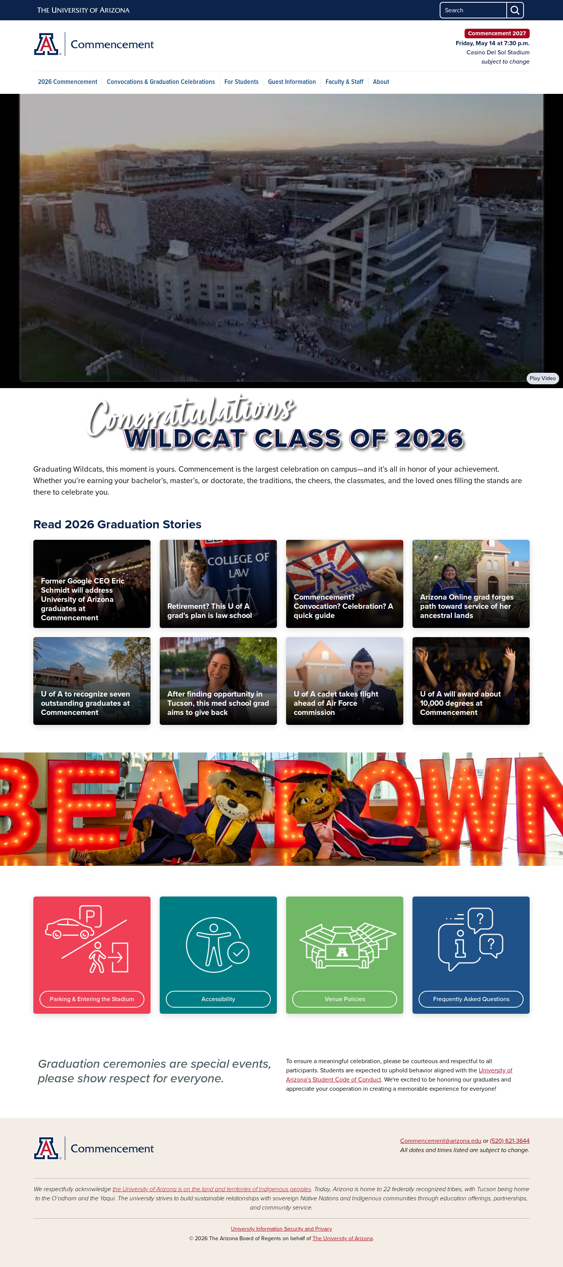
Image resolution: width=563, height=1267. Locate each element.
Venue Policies (345, 999)
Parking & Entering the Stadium (92, 999)
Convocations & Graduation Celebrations (161, 82)
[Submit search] (515, 10)
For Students (241, 82)
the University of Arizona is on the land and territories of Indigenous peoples (212, 1189)
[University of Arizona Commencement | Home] (113, 44)
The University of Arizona (343, 1238)
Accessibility (218, 999)
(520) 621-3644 (510, 1141)
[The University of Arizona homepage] (84, 10)
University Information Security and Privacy (281, 1229)
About (381, 82)
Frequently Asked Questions (471, 999)
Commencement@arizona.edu (440, 1141)
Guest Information (292, 82)
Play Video (543, 378)
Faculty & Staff (344, 82)
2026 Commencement (67, 82)
